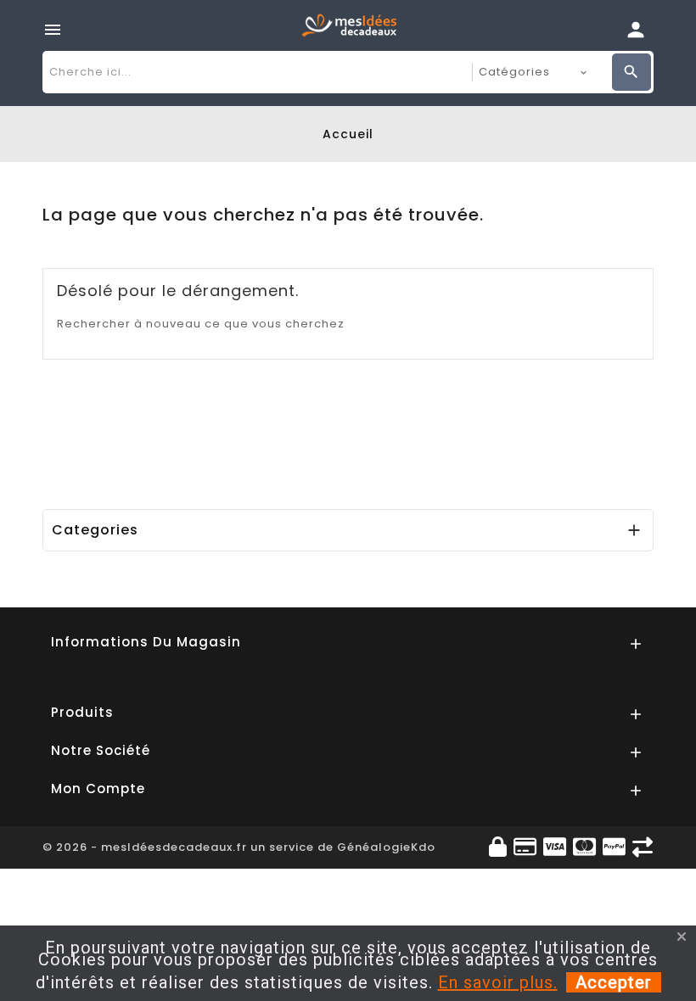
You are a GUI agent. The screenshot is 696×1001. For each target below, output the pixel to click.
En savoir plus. (498, 982)
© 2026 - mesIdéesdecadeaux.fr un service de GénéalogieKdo (238, 847)
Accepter (613, 982)
